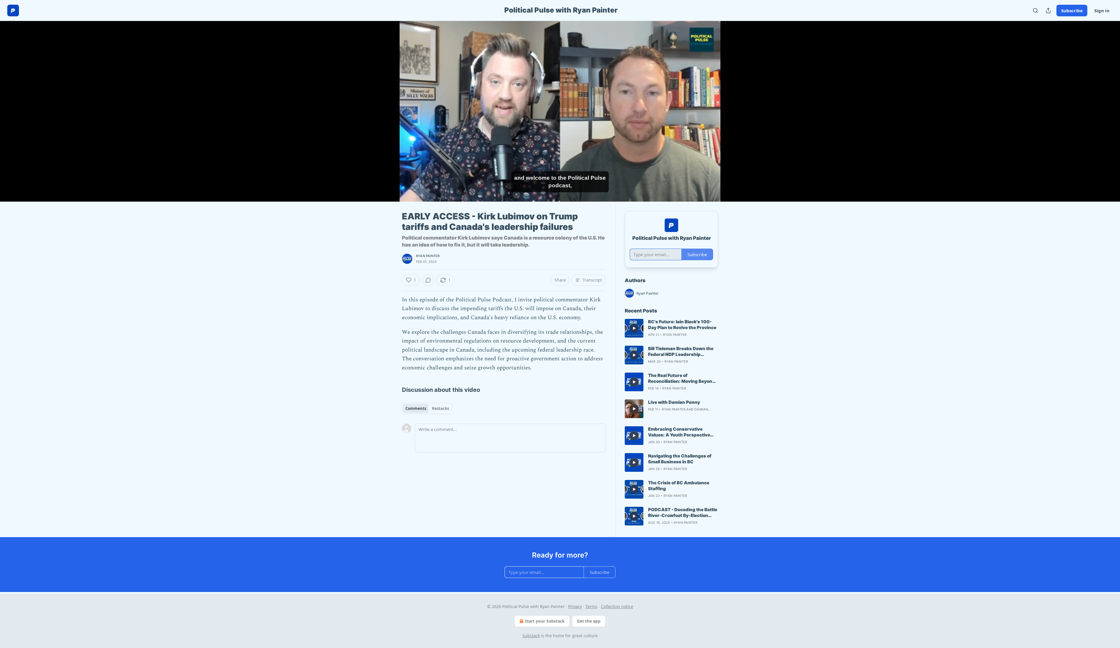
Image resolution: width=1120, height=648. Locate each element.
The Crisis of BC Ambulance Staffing (678, 485)
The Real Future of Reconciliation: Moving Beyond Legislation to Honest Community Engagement (681, 378)
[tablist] (427, 408)
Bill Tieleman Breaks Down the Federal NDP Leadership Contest (680, 351)
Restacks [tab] (440, 408)
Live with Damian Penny (674, 402)
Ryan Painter (428, 256)
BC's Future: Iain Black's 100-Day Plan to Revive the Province (682, 324)
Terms (591, 606)
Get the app (589, 621)
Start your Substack (545, 621)
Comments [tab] (415, 408)
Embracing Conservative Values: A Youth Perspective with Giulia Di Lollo (679, 432)
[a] (634, 328)
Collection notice (617, 606)
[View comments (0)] (732, 111)
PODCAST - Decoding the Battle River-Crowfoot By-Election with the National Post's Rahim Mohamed (682, 512)
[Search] (1035, 10)
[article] (671, 328)
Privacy (575, 606)
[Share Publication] (1048, 10)
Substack (531, 635)
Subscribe (1072, 10)
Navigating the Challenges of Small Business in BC (679, 458)
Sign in (1102, 10)
